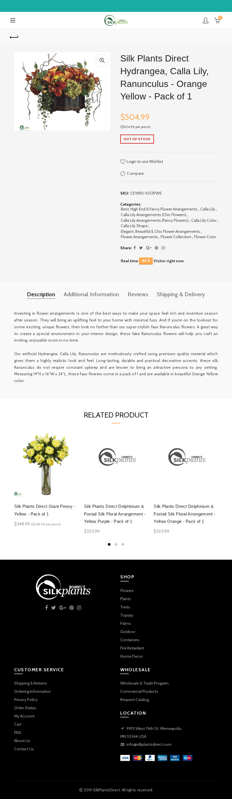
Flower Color (205, 236)
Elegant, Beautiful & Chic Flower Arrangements (160, 231)
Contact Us (24, 748)
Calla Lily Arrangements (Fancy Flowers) (154, 220)
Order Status (25, 707)
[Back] (14, 36)
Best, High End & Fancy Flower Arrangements (159, 209)
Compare (135, 173)
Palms (125, 623)
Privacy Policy (26, 699)
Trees (125, 607)
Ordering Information (32, 691)
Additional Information (91, 294)
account (205, 20)
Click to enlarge (102, 60)
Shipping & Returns (30, 683)
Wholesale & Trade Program (144, 683)
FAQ (17, 732)
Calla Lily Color (203, 220)
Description (41, 294)
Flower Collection (176, 236)
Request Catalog (134, 699)
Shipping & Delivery (181, 294)
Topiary (126, 615)
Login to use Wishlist (144, 161)
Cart (17, 724)
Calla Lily (207, 209)
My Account (24, 716)
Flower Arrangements (139, 236)
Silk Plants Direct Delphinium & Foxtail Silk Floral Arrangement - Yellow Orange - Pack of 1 (184, 514)
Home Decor (131, 656)
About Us (22, 740)
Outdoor (127, 631)
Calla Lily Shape (134, 225)
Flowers (127, 590)
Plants (125, 598)
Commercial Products (139, 691)
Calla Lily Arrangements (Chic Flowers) (153, 214)
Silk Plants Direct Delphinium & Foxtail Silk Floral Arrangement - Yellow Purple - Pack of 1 (115, 514)
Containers (129, 639)
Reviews (138, 294)
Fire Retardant (132, 648)
